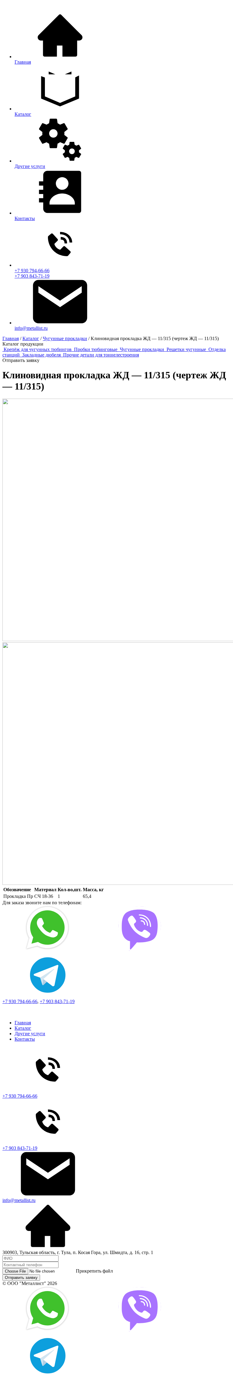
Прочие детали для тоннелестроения (101, 354)
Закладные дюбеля (42, 354)
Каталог (23, 1028)
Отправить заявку (21, 1277)
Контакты (25, 1039)
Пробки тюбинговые (96, 349)
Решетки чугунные (187, 349)
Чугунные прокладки (142, 349)
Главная (23, 1022)
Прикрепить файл (94, 1270)
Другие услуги (30, 1033)
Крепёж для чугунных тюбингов (38, 349)
